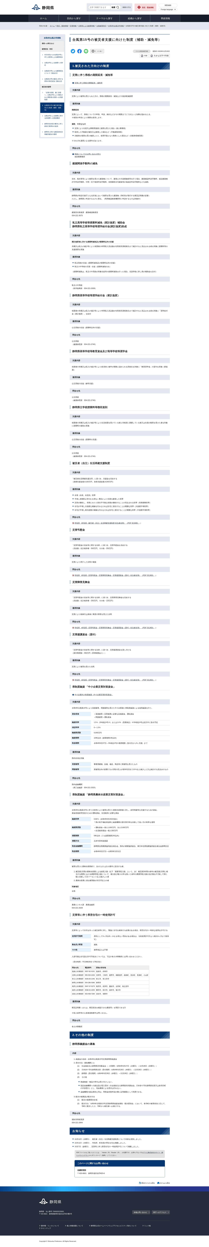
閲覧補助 (168, 5)
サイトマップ (46, 1228)
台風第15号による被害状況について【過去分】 (53, 72)
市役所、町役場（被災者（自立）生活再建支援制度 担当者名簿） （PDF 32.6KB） (107, 523)
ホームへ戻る (165, 1183)
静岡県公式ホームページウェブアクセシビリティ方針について (114, 1226)
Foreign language (167, 9)
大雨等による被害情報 (86, 26)
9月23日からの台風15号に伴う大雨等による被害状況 (53, 56)
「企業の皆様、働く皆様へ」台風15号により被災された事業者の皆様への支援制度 (53, 96)
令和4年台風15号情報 (116, 26)
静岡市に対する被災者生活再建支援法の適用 (53, 133)
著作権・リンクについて (50, 1226)
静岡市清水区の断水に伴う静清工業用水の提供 (53, 125)
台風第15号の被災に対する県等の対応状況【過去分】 (53, 80)
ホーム (43, 18)
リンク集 (147, 1226)
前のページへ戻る (148, 1183)
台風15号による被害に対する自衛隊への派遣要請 (53, 117)
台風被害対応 (101, 26)
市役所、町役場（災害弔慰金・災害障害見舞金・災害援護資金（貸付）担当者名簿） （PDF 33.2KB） (114, 575)
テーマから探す (104, 18)
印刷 (145, 56)
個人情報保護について (75, 1226)
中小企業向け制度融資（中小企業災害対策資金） (94, 695)
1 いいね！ (99, 51)
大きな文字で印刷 (161, 56)
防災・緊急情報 (148, 7)
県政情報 (165, 18)
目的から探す (74, 18)
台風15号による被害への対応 (53, 64)
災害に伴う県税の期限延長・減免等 (88, 83)
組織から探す (135, 18)
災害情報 (73, 26)
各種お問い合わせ (140, 1212)
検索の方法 (127, 7)
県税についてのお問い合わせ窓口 (88, 154)
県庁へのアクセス (159, 1212)
